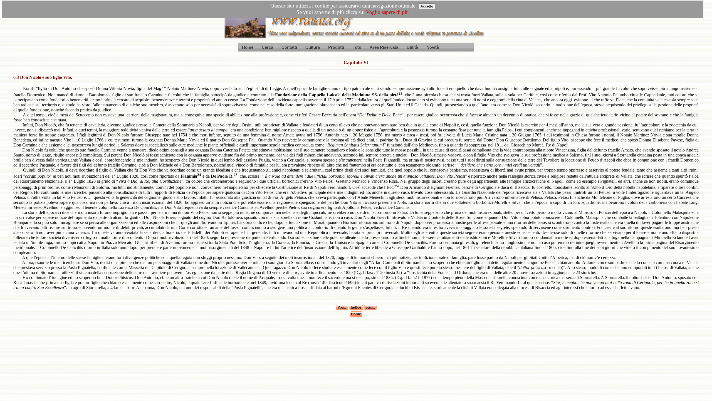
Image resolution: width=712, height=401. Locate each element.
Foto (356, 47)
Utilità (412, 47)
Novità (432, 47)
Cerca (267, 47)
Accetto (427, 6)
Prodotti (336, 47)
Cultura (312, 47)
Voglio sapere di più (387, 12)
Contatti (289, 47)
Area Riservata (384, 47)
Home (247, 47)
